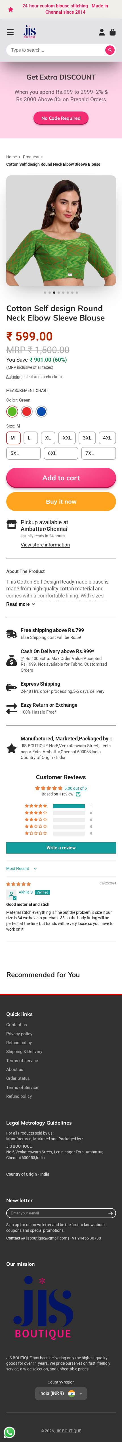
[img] (18, 884)
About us (14, 1069)
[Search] (110, 50)
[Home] (30, 32)
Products (31, 157)
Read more (18, 604)
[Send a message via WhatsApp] (9, 1432)
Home (11, 157)
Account (101, 32)
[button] (36, 806)
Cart (112, 32)
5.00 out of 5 (75, 788)
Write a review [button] (61, 847)
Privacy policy (19, 1033)
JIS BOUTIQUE (68, 1431)
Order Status (18, 1078)
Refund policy (19, 1042)
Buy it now (61, 501)
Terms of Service (22, 1087)
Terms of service (22, 1060)
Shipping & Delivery (24, 1051)
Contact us (16, 1024)
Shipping (14, 376)
